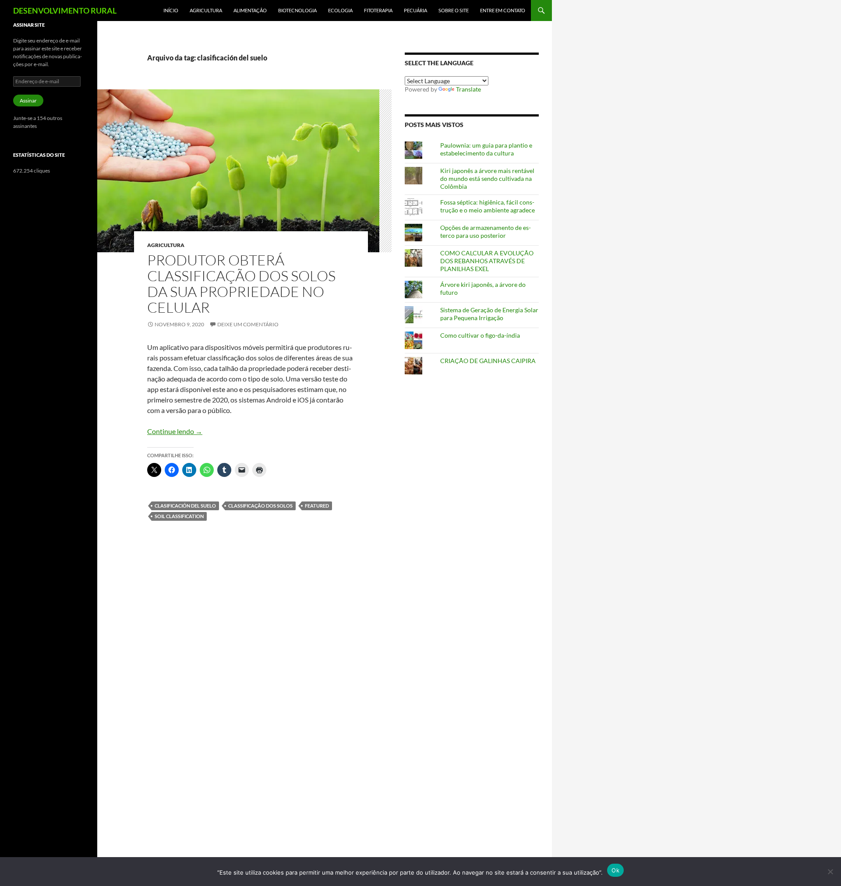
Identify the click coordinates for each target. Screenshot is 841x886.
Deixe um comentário (248, 324)
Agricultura (206, 10)
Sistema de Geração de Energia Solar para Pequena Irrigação (489, 313)
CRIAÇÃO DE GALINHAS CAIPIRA (488, 360)
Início (170, 10)
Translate (468, 89)
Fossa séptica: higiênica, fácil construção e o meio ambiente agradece (487, 206)
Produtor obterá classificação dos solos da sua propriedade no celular (241, 283)
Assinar (28, 100)
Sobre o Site (453, 10)
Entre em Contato (502, 10)
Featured (317, 505)
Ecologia (340, 10)
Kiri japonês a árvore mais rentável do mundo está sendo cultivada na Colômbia (487, 178)
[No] (830, 871)
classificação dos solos (260, 505)
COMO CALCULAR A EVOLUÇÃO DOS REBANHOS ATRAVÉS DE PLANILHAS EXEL (487, 260)
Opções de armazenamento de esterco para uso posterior (485, 231)
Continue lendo (174, 431)
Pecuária (415, 10)
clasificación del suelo (185, 505)
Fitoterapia (378, 10)
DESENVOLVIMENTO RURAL (65, 10)
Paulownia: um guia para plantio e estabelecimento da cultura (486, 149)
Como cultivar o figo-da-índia (480, 335)
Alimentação (250, 10)
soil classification (179, 516)
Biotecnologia (297, 10)
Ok (615, 870)
